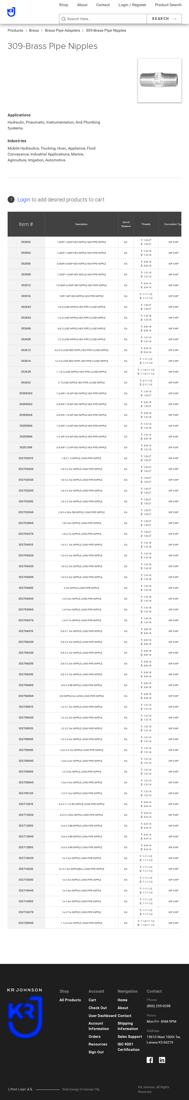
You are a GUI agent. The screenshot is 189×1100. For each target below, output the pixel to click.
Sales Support (130, 1037)
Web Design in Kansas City (81, 1089)
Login (23, 200)
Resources (98, 1044)
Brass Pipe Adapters (62, 30)
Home (122, 1000)
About (82, 4)
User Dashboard (102, 1016)
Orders (95, 1037)
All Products (70, 1000)
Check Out (98, 1008)
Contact (103, 4)
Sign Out (96, 1052)
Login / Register (132, 4)
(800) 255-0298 (159, 1006)
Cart (92, 1000)
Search (160, 19)
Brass (34, 30)
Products (15, 30)
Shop (63, 4)
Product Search (168, 4)
